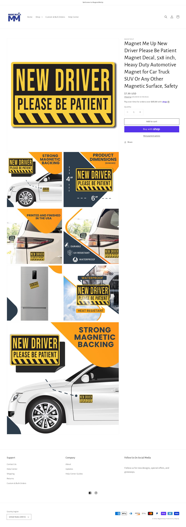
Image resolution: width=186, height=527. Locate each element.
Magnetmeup (162, 519)
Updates (69, 469)
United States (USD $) (17, 517)
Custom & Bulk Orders (16, 483)
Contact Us (11, 464)
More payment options (151, 136)
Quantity (127, 107)
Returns (10, 478)
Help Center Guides (74, 473)
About (68, 464)
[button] (39, 17)
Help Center (12, 469)
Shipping (127, 97)
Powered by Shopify (172, 519)
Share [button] (129, 142)
